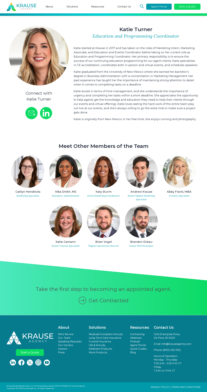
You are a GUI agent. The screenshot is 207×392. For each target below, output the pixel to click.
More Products (98, 352)
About (49, 6)
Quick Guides (138, 348)
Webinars (136, 337)
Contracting (137, 334)
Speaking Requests (70, 341)
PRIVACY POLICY (160, 387)
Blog (133, 352)
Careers (62, 348)
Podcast (135, 341)
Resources (97, 6)
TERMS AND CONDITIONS (186, 387)
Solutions (72, 6)
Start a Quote (187, 6)
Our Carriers (65, 345)
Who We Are (65, 334)
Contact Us (124, 6)
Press (61, 352)
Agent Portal (159, 6)
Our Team (64, 337)
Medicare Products (100, 348)
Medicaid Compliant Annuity (106, 334)
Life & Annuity (97, 345)
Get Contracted (109, 300)
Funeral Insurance (100, 341)
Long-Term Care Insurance (105, 337)
